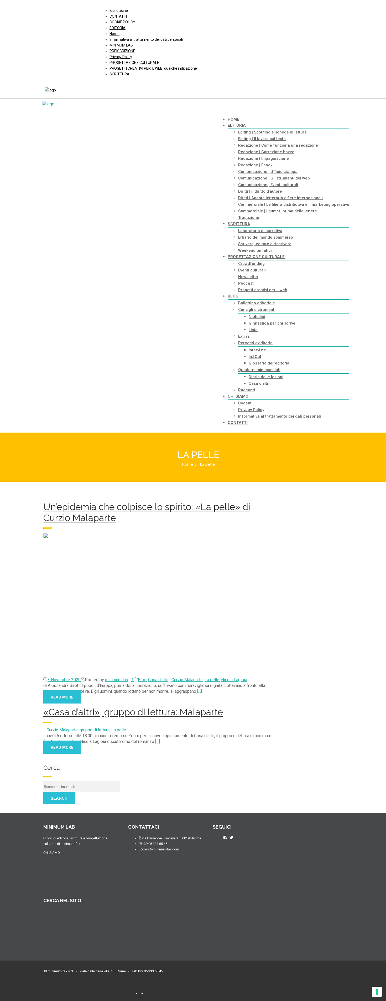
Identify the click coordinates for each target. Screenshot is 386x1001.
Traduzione (248, 217)
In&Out (255, 356)
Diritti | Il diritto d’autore (260, 191)
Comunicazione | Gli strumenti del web (274, 178)
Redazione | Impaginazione (263, 158)
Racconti (246, 390)
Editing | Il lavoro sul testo (262, 138)
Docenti (245, 403)
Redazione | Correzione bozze (266, 152)
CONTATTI (118, 16)
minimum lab (116, 679)
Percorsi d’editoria (255, 343)
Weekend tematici (255, 250)
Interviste (257, 350)
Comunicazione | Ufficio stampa (268, 171)
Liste (253, 329)
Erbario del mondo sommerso (265, 237)
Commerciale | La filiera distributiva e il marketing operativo (293, 204)
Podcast (246, 283)
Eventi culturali (252, 270)
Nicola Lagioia (234, 679)
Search (59, 798)
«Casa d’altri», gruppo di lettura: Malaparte (133, 712)
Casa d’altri (259, 383)
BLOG (233, 296)
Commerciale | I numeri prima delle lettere (277, 211)
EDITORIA (117, 28)
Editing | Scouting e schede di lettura (272, 132)
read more (62, 697)
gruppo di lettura (94, 729)
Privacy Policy (120, 57)
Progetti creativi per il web (262, 290)
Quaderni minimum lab (259, 369)
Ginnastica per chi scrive (272, 323)
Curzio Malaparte (187, 679)
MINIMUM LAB (121, 45)
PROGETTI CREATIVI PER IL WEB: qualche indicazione (153, 68)
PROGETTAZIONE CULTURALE (134, 62)
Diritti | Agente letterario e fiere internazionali (280, 198)
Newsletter (248, 276)
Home (114, 34)
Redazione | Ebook (255, 165)
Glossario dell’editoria (269, 363)
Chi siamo (238, 396)
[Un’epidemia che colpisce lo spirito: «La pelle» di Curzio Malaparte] (158, 605)
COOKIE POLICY (122, 22)
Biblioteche (118, 10)
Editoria (237, 125)
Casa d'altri (158, 679)
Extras (244, 336)
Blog (142, 679)
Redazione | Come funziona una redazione (278, 145)
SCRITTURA (119, 74)
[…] (199, 691)
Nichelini (257, 316)
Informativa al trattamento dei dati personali (146, 39)
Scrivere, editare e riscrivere (264, 244)
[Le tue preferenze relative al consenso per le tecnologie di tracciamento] (377, 992)
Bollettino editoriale (256, 303)
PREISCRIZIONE (122, 51)
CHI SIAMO (51, 853)
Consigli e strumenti (256, 309)
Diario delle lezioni (266, 376)
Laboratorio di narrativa (260, 230)
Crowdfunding (251, 263)
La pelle (212, 679)
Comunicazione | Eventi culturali (268, 184)
